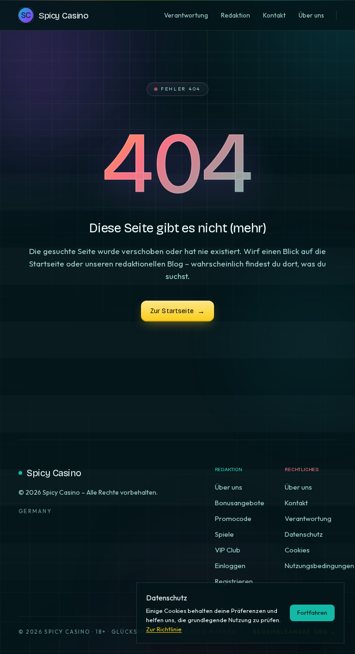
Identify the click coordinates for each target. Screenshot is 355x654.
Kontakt (296, 502)
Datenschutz (304, 534)
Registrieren (234, 581)
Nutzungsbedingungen (319, 565)
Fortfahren (312, 612)
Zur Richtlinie (164, 629)
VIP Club (227, 549)
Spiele (224, 534)
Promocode (233, 518)
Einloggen (230, 565)
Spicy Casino (54, 472)
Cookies (297, 549)
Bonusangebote (239, 502)
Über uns (228, 487)
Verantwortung (308, 518)
